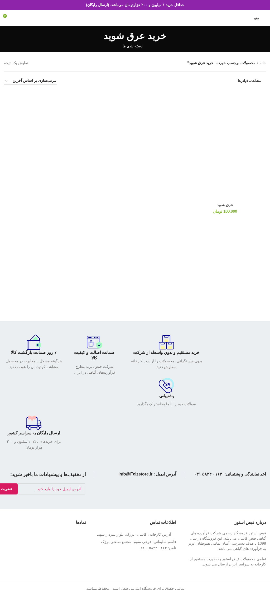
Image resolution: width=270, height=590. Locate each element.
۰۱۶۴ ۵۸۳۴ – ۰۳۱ (152, 548)
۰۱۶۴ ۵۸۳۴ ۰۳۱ (208, 474)
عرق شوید (225, 205)
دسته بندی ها (132, 46)
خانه (262, 63)
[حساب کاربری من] (247, 18)
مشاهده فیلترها (249, 81)
